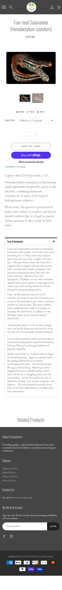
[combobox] (36, 120)
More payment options (31, 161)
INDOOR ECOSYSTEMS (25, 556)
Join (53, 526)
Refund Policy (9, 472)
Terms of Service (10, 476)
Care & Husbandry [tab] (15, 241)
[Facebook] (4, 536)
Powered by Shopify (46, 556)
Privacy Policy (9, 480)
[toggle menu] (4, 7)
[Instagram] (11, 536)
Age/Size (10, 120)
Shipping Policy (9, 468)
